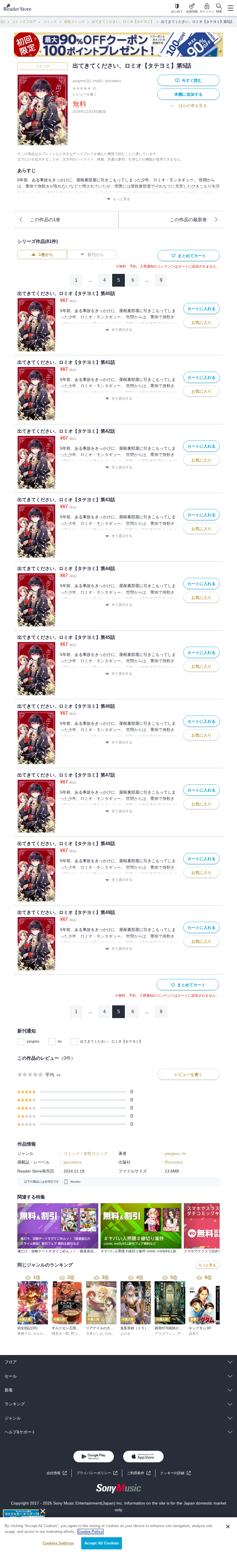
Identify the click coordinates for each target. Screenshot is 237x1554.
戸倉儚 (182, 1334)
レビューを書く (85, 94)
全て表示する (122, 330)
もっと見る (121, 199)
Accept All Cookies (101, 1543)
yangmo (33, 1041)
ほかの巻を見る (193, 105)
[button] (175, 1473)
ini (60, 1041)
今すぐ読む (192, 80)
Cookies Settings (58, 1543)
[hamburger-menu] (230, 8)
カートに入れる (201, 308)
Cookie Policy (90, 1531)
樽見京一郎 (60, 1334)
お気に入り (201, 322)
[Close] (227, 1526)
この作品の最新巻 (188, 219)
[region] (118, 1535)
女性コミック (74, 22)
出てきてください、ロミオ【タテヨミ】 (123, 22)
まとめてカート (192, 255)
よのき (125, 1334)
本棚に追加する (188, 94)
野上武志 (78, 1334)
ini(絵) (97, 81)
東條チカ (24, 1334)
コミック (50, 22)
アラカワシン (165, 1334)
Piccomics (174, 1162)
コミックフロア (24, 22)
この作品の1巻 (45, 219)
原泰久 (194, 1334)
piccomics (113, 81)
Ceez (109, 1334)
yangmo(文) (82, 81)
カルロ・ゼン (43, 1334)
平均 (49, 1074)
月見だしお (94, 1334)
